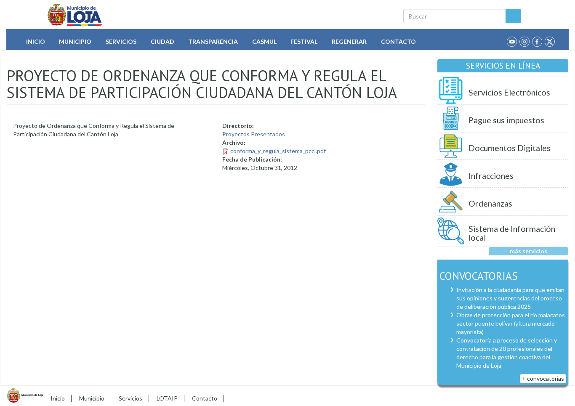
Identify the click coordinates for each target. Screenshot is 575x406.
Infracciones (491, 175)
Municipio (75, 41)
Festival (303, 41)
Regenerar (349, 41)
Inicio (35, 41)
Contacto (398, 41)
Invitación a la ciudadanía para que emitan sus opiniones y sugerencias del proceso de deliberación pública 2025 (510, 298)
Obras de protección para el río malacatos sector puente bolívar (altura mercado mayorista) (510, 323)
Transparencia (213, 41)
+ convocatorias (543, 378)
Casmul (264, 41)
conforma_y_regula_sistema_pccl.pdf (278, 150)
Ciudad (162, 41)
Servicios (121, 41)
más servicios (528, 251)
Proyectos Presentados (253, 134)
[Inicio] (75, 15)
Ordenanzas (490, 203)
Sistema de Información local (512, 233)
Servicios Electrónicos (509, 92)
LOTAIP (167, 398)
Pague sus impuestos (506, 120)
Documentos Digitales (510, 148)
